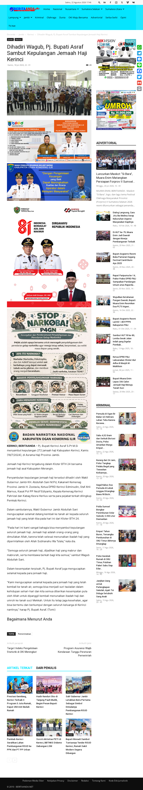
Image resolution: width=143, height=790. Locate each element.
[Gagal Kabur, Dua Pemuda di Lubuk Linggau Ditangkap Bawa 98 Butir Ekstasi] (127, 489)
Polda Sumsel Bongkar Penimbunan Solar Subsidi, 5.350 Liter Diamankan (105, 512)
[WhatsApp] (139, 47)
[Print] (139, 89)
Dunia (62, 17)
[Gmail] (139, 83)
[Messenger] (139, 59)
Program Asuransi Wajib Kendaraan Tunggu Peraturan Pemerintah (74, 652)
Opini (123, 17)
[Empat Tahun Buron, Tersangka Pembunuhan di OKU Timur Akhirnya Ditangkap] (127, 536)
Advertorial (96, 17)
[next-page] (15, 760)
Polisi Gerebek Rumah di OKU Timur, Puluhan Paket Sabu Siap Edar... (104, 562)
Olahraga (51, 17)
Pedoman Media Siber (33, 780)
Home (46, 9)
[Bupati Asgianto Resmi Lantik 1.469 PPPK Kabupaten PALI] (103, 322)
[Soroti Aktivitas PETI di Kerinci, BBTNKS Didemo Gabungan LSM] (49, 727)
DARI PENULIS (46, 668)
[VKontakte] (133, 2)
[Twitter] (122, 2)
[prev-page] (9, 760)
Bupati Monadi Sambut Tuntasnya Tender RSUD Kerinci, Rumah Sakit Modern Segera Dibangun (78, 746)
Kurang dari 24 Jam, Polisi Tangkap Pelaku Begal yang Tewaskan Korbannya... (106, 466)
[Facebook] (110, 2)
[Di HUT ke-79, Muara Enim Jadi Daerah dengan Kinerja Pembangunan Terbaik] (103, 235)
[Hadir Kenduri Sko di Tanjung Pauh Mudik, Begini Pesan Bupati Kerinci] (49, 685)
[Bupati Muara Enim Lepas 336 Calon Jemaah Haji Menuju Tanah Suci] (103, 382)
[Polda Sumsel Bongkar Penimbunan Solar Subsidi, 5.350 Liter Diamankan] (127, 511)
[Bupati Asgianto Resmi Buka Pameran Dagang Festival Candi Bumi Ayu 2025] (103, 257)
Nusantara (70, 9)
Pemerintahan (24, 634)
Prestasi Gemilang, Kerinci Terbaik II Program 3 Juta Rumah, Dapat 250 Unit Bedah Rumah (19, 703)
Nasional (57, 9)
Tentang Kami (99, 780)
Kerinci (30, 34)
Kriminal (39, 17)
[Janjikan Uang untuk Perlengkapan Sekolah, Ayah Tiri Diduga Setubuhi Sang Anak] (127, 585)
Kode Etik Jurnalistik (118, 780)
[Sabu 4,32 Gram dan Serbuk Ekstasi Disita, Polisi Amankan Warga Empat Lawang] (127, 440)
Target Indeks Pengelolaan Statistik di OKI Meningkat (22, 650)
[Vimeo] (127, 2)
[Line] (139, 65)
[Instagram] (116, 2)
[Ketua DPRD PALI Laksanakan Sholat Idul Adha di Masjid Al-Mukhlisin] (103, 360)
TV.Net (12, 25)
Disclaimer (72, 780)
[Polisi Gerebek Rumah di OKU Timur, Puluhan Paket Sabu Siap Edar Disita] (127, 561)
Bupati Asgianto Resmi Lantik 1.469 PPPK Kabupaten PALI (124, 322)
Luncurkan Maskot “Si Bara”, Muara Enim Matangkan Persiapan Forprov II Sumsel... (115, 177)
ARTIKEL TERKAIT (20, 668)
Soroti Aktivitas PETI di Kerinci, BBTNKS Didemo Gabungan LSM (49, 742)
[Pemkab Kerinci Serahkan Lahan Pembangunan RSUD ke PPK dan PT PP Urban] (20, 727)
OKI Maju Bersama (78, 17)
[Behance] (104, 2)
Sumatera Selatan (91, 9)
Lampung (13, 17)
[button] (99, 2)
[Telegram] (139, 53)
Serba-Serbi (111, 17)
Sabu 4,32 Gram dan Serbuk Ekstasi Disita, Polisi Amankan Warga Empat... (105, 441)
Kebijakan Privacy (55, 780)
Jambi (27, 17)
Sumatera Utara (113, 9)
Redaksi (85, 780)
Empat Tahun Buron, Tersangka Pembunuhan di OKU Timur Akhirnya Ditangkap (106, 537)
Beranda (11, 34)
